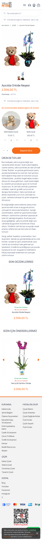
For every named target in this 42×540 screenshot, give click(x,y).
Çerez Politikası (8, 436)
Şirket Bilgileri (7, 412)
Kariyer (4, 443)
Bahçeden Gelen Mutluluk (21, 383)
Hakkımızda (6, 409)
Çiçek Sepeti (28, 423)
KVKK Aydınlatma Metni (8, 427)
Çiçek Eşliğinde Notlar (31, 416)
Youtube (5, 486)
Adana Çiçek (7, 465)
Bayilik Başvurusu (9, 447)
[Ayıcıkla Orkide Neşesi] (21, 286)
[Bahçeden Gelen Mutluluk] (21, 357)
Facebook (6, 490)
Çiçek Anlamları (29, 412)
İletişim (4, 450)
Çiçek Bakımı (28, 409)
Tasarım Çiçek (7, 472)
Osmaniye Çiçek (8, 468)
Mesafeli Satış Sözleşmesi (7, 421)
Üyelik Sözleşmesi (9, 432)
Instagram (6, 493)
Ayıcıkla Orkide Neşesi (21, 312)
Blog (3, 483)
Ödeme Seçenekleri (10, 416)
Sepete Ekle (26, 150)
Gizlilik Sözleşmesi (9, 440)
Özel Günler (27, 420)
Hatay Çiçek (6, 461)
